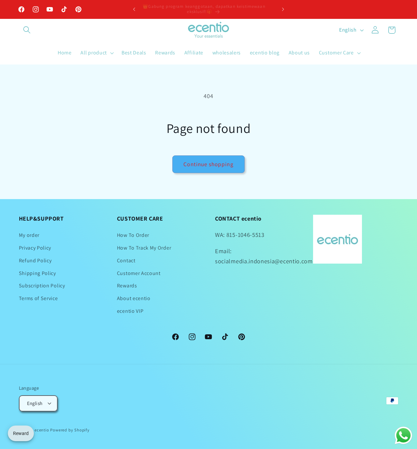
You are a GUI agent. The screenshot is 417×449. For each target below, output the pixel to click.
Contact (126, 260)
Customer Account (139, 273)
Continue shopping (208, 164)
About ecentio (134, 298)
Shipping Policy (37, 273)
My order (29, 235)
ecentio (42, 430)
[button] (27, 30)
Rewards (127, 285)
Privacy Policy (35, 247)
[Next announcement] (283, 9)
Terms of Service (38, 298)
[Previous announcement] (134, 9)
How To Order (133, 235)
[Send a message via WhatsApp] (403, 435)
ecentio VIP (130, 311)
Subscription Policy (42, 285)
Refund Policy (35, 260)
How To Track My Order (144, 247)
